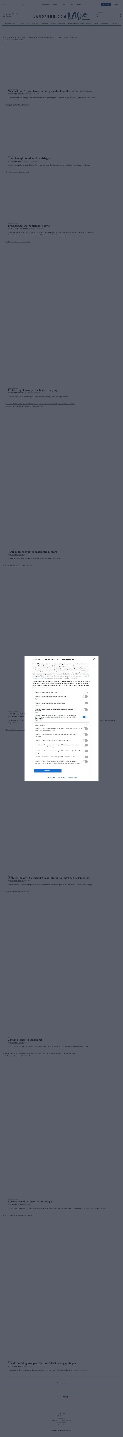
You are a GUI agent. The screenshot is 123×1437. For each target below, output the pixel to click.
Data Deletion (51, 777)
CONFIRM (47, 771)
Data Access (61, 777)
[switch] (85, 696)
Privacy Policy (72, 777)
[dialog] (61, 718)
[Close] (95, 659)
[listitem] (61, 692)
